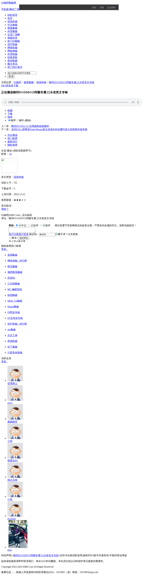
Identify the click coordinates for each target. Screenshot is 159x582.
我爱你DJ (12, 460)
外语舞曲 (12, 31)
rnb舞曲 (11, 329)
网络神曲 (12, 51)
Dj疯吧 (17, 82)
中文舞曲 (12, 24)
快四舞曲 (12, 295)
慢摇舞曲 (12, 28)
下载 (9, 113)
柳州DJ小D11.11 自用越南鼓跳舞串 (30, 126)
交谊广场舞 (13, 34)
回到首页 (12, 15)
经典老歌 (12, 57)
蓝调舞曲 (12, 255)
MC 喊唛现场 (14, 289)
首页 (9, 18)
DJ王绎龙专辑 (15, 318)
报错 (9, 117)
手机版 (5, 9)
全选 (3, 150)
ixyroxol (11, 518)
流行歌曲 (12, 44)
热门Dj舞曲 (13, 41)
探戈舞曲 (12, 266)
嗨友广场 (14, 9)
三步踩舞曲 (13, 283)
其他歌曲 (12, 60)
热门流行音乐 (14, 67)
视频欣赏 (12, 37)
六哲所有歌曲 (14, 352)
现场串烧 (12, 21)
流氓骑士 (12, 383)
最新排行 (12, 141)
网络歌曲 (12, 47)
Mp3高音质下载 (9, 85)
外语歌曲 (12, 54)
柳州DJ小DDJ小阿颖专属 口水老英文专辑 (71, 82)
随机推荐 (12, 145)
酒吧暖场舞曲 (14, 272)
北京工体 (12, 335)
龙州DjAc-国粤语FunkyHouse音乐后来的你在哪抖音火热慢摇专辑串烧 (49, 129)
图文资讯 (12, 64)
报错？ (5, 209)
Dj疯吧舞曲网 (8, 2)
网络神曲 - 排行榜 (17, 260)
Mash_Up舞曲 (14, 301)
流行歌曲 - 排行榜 (17, 324)
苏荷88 (11, 278)
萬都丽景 (12, 421)
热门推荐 (12, 138)
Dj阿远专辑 (13, 312)
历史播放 (12, 135)
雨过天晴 (12, 480)
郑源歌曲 (12, 341)
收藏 (9, 110)
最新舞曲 (29, 82)
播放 (9, 150)
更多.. (4, 249)
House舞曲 (13, 306)
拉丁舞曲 (12, 346)
